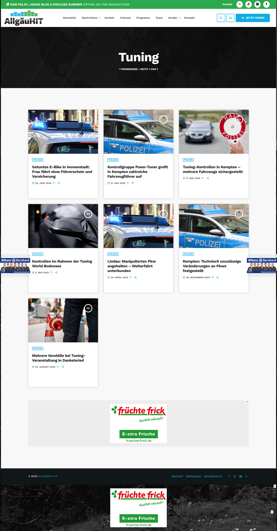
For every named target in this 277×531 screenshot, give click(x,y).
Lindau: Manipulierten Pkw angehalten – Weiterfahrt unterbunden (131, 266)
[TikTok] (248, 4)
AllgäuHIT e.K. (48, 476)
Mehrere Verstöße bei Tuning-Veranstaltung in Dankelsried (58, 358)
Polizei (37, 160)
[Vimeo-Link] (23, 17)
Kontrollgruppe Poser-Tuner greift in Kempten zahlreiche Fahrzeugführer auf (137, 172)
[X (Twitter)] (239, 4)
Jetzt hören (253, 18)
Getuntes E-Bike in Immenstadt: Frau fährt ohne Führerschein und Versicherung (62, 172)
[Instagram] (257, 4)
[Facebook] (266, 4)
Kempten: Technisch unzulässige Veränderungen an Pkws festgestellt (212, 266)
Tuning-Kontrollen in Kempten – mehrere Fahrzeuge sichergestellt (213, 169)
